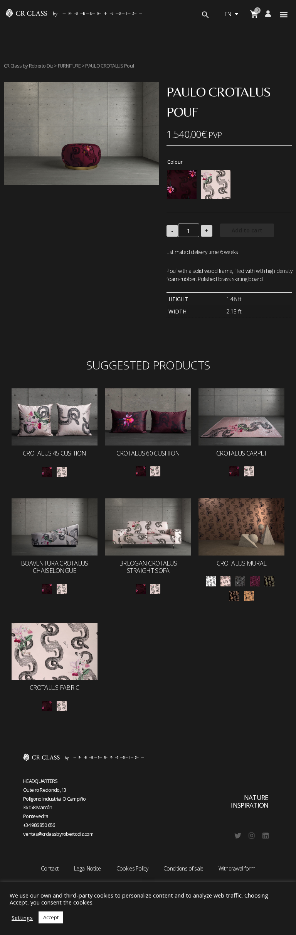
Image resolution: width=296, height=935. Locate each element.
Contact (50, 868)
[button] (284, 14)
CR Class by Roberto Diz (28, 65)
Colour (175, 161)
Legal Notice (87, 868)
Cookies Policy (132, 868)
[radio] (181, 184)
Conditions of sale (183, 868)
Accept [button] (51, 917)
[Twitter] (238, 835)
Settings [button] (22, 917)
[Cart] (254, 14)
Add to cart (247, 230)
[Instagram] (252, 835)
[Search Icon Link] (205, 16)
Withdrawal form (237, 868)
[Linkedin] (265, 835)
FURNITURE (69, 65)
